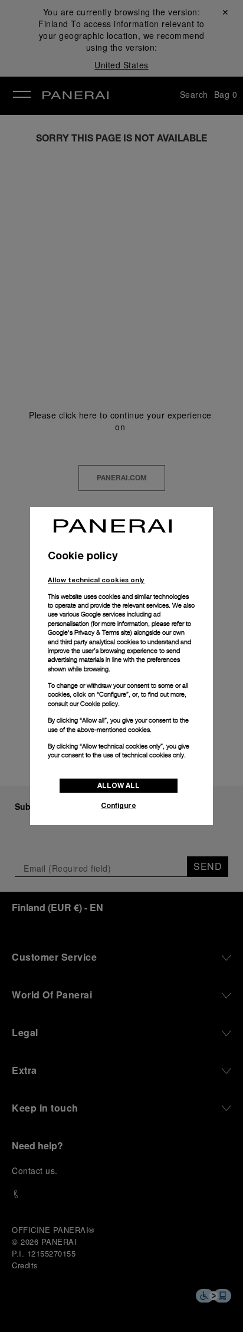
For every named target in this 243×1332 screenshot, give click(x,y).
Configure (118, 805)
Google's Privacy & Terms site (89, 632)
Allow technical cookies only (96, 579)
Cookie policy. (100, 704)
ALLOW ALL (118, 785)
